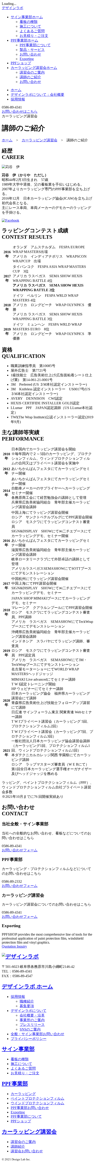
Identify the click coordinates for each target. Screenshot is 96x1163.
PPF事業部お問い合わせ (30, 1108)
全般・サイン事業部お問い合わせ (37, 1034)
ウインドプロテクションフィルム (37, 1103)
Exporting (27, 59)
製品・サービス (32, 50)
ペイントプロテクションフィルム (37, 1098)
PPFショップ (21, 63)
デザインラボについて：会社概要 (37, 94)
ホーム (16, 90)
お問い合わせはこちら (20, 111)
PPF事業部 (24, 40)
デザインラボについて (28, 1011)
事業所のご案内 (32, 1020)
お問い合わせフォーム (20, 850)
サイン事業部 (27, 17)
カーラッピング (23, 1094)
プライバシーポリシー (28, 1039)
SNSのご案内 (30, 1029)
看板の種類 (29, 22)
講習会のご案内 (32, 72)
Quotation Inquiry (14, 946)
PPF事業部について (35, 45)
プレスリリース (32, 1025)
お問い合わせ (30, 54)
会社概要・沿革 (32, 1015)
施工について (30, 26)
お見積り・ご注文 (34, 36)
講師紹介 (18, 1146)
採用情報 (18, 99)
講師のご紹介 (30, 77)
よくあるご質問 (32, 31)
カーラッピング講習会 (34, 68)
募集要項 (27, 1006)
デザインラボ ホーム (27, 986)
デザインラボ (12, 8)
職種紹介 (27, 1001)
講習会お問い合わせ (27, 1151)
